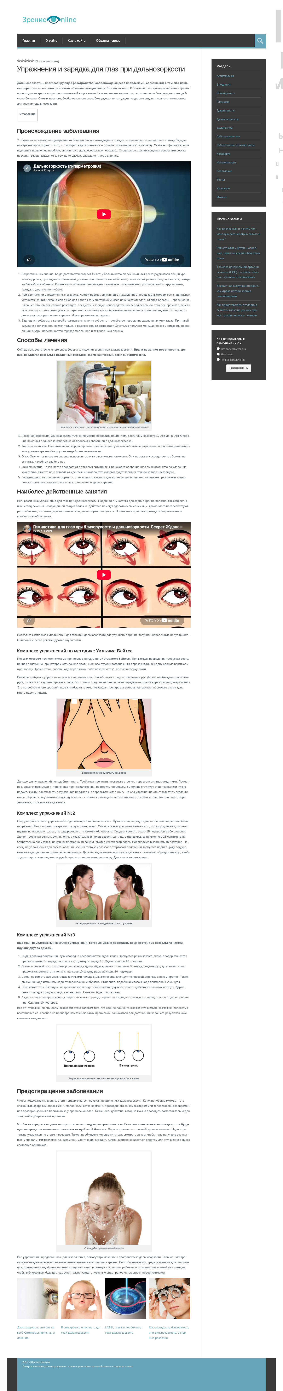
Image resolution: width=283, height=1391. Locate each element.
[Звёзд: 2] (22, 60)
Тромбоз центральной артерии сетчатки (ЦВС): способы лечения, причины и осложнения (238, 272)
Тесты (221, 179)
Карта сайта (76, 40)
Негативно (226, 354)
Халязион (223, 188)
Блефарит (224, 84)
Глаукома (223, 101)
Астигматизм (225, 75)
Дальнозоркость (227, 119)
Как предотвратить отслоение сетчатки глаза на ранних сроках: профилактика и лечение (237, 310)
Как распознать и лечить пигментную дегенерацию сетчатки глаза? (238, 234)
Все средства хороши (233, 349)
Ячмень (222, 197)
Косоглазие (224, 171)
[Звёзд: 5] (32, 60)
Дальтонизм (225, 127)
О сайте (51, 40)
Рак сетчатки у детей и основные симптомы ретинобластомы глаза (238, 253)
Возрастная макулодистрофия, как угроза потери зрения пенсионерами (238, 291)
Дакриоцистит (226, 110)
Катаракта (223, 153)
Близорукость (226, 93)
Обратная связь (108, 40)
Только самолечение (232, 359)
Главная (28, 40)
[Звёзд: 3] (25, 60)
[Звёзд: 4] (28, 60)
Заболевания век (228, 136)
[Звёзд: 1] (19, 60)
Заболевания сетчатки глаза (236, 145)
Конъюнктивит (226, 162)
